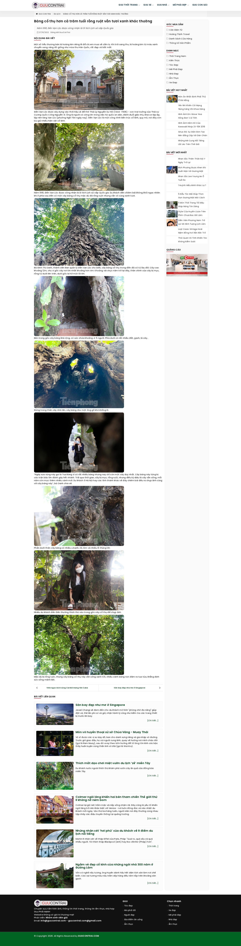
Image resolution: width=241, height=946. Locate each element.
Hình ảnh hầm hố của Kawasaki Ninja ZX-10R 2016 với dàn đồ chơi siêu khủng (192, 127)
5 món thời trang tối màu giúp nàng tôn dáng (191, 205)
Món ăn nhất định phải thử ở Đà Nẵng (192, 99)
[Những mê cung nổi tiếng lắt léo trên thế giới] (172, 142)
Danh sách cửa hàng (180, 39)
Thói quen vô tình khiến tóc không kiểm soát (192, 240)
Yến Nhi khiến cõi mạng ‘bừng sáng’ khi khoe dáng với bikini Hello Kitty (191, 109)
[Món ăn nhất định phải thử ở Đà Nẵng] (172, 99)
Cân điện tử (175, 30)
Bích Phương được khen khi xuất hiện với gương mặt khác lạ (192, 171)
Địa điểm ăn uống (133, 920)
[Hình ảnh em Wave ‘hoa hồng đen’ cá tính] (172, 117)
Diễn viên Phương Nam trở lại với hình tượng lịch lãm (192, 222)
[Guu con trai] (48, 5)
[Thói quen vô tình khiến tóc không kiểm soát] (172, 240)
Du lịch (57, 14)
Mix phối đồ (130, 910)
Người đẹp (129, 915)
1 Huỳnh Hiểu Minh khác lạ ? (192, 185)
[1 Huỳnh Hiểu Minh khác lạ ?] (172, 187)
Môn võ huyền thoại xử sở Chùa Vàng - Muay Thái (112, 732)
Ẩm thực (174, 78)
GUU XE (147, 5)
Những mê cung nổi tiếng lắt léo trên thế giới (191, 142)
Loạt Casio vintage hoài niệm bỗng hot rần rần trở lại (192, 233)
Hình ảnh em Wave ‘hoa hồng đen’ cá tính (190, 116)
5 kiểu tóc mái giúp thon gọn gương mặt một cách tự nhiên (191, 197)
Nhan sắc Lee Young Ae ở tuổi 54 (191, 178)
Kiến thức (174, 60)
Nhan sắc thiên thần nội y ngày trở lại (191, 161)
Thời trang (174, 906)
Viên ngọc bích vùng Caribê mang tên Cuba (67, 688)
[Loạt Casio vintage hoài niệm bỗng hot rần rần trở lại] (172, 233)
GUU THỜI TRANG (128, 5)
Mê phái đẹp (176, 69)
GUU (125, 901)
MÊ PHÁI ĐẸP (179, 5)
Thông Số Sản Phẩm (180, 43)
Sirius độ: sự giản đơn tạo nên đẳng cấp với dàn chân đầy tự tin (192, 135)
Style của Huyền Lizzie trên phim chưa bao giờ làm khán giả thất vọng (192, 215)
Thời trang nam (177, 56)
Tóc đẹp (173, 65)
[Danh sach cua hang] (187, 265)
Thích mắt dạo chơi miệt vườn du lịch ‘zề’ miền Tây (113, 763)
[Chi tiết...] (152, 721)
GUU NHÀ (162, 5)
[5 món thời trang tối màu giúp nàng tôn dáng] (172, 208)
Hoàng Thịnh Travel (179, 34)
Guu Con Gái (199, 5)
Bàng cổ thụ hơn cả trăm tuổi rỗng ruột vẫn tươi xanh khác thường (95, 14)
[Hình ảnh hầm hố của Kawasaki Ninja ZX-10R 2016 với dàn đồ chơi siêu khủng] (172, 125)
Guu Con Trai (45, 14)
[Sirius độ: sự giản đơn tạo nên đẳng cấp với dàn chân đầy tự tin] (172, 134)
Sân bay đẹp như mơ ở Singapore (129, 688)
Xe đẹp (173, 83)
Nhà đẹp (174, 74)
